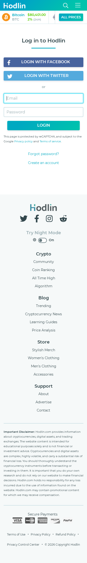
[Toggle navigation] (77, 5)
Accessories (43, 374)
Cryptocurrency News (43, 314)
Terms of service (50, 141)
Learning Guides (43, 322)
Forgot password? (43, 154)
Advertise (43, 402)
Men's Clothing (43, 366)
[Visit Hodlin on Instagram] (50, 219)
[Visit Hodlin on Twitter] (24, 219)
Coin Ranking (43, 270)
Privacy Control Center (23, 544)
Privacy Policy (40, 534)
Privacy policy (23, 141)
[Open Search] (65, 5)
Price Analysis (43, 330)
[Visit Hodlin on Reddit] (63, 219)
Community (43, 262)
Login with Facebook (45, 62)
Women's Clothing (43, 358)
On (51, 240)
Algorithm (43, 286)
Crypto (43, 254)
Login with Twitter (46, 75)
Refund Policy (65, 534)
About (43, 394)
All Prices (71, 17)
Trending (43, 306)
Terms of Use (16, 534)
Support (44, 386)
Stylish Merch (43, 350)
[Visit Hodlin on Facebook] (38, 219)
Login (43, 125)
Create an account (43, 163)
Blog (43, 298)
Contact (43, 410)
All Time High (43, 278)
